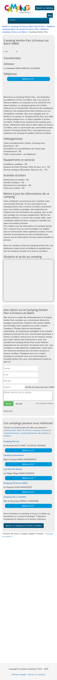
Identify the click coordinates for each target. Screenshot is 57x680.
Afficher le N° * (28, 79)
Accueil (12, 20)
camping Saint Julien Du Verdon (18, 430)
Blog (50, 15)
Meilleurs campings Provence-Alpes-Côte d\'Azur (23, 26)
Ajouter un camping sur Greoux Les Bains (23, 525)
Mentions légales (19, 674)
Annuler (19, 403)
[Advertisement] (30, 88)
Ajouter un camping (44, 8)
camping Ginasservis (42, 430)
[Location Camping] (17, 6)
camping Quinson (11, 433)
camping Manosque (28, 433)
